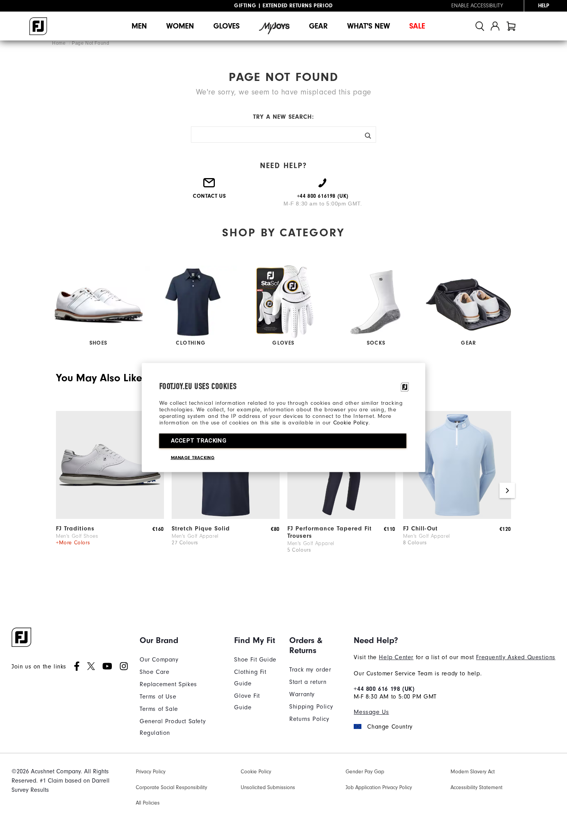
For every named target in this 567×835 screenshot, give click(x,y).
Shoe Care (154, 671)
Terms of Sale (159, 708)
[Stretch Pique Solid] (226, 516)
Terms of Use (158, 696)
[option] (110, 491)
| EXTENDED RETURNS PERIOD (283, 6)
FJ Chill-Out (420, 528)
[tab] (511, 26)
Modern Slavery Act (473, 772)
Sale (417, 26)
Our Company (159, 659)
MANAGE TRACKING (193, 457)
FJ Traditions (75, 528)
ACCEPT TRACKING (199, 440)
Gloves (226, 26)
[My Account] (495, 26)
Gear (318, 26)
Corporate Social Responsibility (171, 787)
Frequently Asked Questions (515, 657)
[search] (480, 26)
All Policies (148, 803)
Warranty (302, 694)
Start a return (307, 681)
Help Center (396, 657)
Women (180, 26)
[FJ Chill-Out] (457, 516)
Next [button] (507, 490)
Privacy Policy (150, 772)
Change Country (389, 726)
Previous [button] (60, 490)
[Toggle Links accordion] (181, 640)
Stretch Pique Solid (201, 528)
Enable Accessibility (477, 6)
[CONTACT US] (209, 186)
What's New (368, 26)
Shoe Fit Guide (255, 659)
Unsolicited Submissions (268, 787)
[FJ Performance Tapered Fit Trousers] (341, 516)
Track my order (310, 669)
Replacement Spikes (168, 684)
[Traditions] (110, 516)
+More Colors (73, 543)
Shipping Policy (311, 706)
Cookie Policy (350, 422)
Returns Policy (309, 718)
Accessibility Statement (477, 787)
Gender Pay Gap (365, 772)
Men (139, 26)
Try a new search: (283, 116)
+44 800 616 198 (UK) (384, 688)
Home (59, 43)
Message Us (371, 712)
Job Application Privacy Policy (379, 787)
